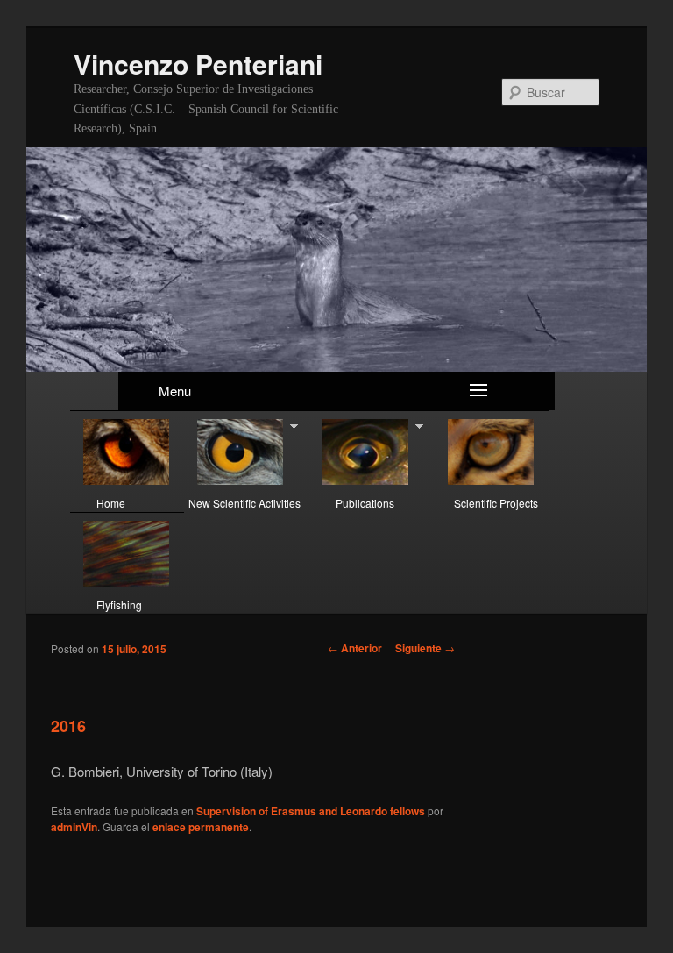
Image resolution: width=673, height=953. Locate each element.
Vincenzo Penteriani (198, 63)
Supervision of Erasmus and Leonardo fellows (310, 811)
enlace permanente (200, 827)
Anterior (355, 648)
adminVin (74, 827)
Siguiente (425, 648)
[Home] (127, 452)
